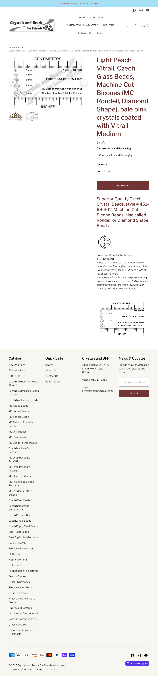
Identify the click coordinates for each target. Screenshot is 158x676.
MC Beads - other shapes (23, 442)
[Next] (84, 82)
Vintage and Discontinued (23, 613)
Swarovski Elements (20, 607)
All (19, 47)
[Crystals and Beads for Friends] (32, 25)
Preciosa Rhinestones (21, 548)
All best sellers (17, 370)
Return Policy (52, 381)
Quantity (102, 164)
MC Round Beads (18, 405)
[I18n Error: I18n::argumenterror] (16, 116)
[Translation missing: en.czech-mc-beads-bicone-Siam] (32, 116)
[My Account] (135, 25)
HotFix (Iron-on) (18, 559)
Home (82, 17)
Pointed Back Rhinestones (24, 570)
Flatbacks (14, 554)
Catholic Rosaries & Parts (23, 619)
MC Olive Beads (18, 431)
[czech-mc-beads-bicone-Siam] (48, 82)
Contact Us (85, 33)
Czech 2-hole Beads (20, 520)
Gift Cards (14, 376)
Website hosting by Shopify (39, 669)
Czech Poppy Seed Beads (23, 526)
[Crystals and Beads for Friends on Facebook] (134, 10)
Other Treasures (18, 624)
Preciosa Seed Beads (21, 587)
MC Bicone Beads (19, 411)
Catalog (95, 17)
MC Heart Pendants (20, 476)
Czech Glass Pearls (19, 500)
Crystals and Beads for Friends (35, 665)
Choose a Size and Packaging (114, 148)
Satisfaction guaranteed (82, 25)
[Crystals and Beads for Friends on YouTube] (147, 10)
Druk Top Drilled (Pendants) (24, 537)
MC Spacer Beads (19, 416)
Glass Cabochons (19, 593)
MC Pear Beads (17, 437)
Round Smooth (17, 543)
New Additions (17, 364)
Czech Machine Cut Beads (23, 400)
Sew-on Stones (17, 576)
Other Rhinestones (19, 581)
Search (49, 364)
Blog (100, 33)
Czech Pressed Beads (21, 515)
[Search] (126, 25)
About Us (108, 25)
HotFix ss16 (15, 565)
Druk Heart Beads (19, 531)
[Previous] (13, 82)
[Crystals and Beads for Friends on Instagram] (141, 10)
